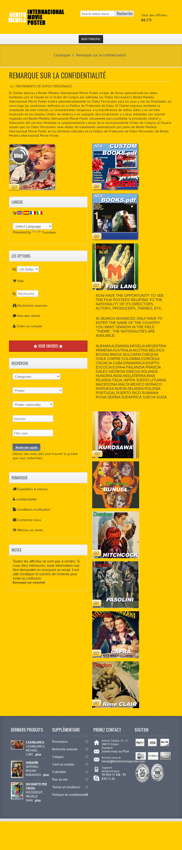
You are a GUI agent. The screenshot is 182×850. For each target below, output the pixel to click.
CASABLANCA (35, 742)
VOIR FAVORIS (48, 346)
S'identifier (59, 772)
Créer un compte (29, 326)
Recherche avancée (32, 305)
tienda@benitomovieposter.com (123, 761)
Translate (49, 232)
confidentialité (26, 499)
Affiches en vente (30, 530)
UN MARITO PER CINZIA (36, 786)
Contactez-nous (29, 520)
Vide (20, 281)
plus (38, 754)
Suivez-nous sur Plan (115, 751)
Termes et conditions (66, 787)
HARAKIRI (32, 763)
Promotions (60, 742)
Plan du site (60, 780)
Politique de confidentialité (70, 795)
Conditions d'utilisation (33, 509)
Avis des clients (28, 316)
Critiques (58, 757)
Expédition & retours (32, 489)
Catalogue (62, 55)
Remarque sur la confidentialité (101, 55)
